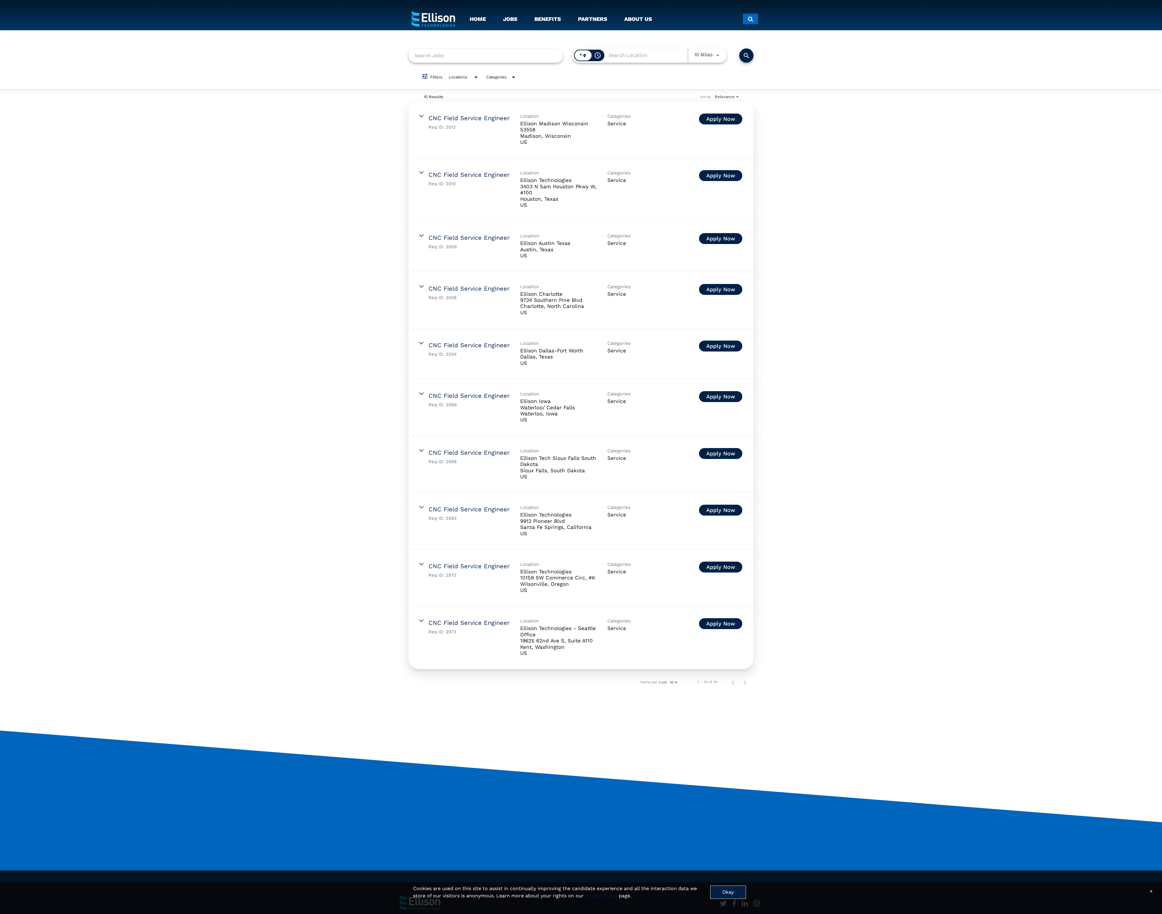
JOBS (510, 19)
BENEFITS (547, 19)
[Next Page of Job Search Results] (745, 682)
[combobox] (486, 55)
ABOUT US (638, 19)
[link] (581, 129)
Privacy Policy (601, 896)
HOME (478, 19)
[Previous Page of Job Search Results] (733, 682)
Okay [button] (728, 892)
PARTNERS (592, 19)
